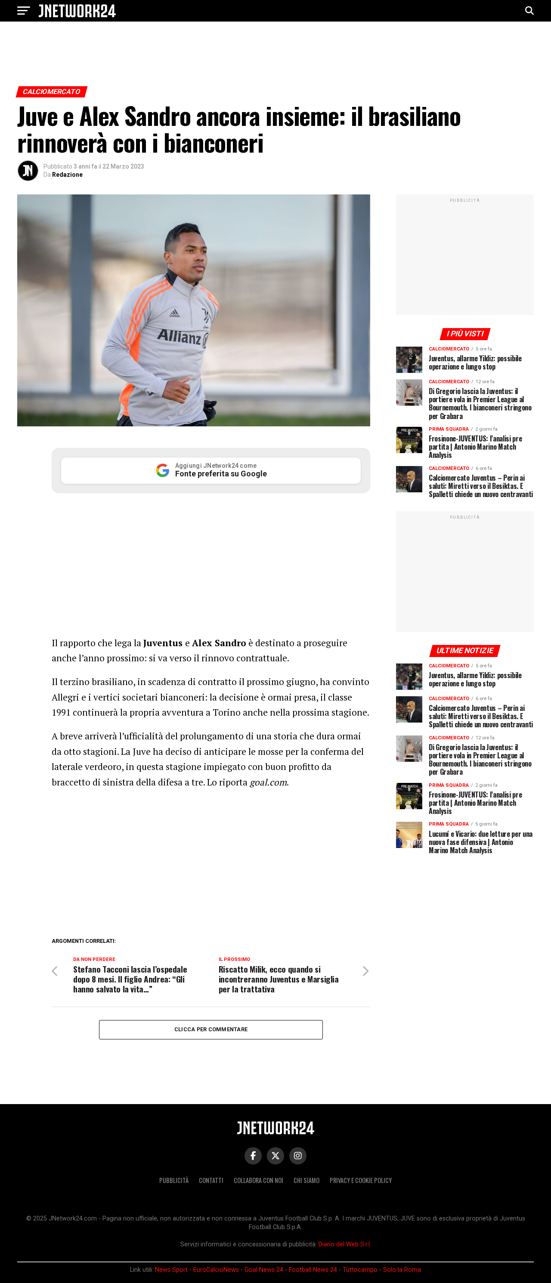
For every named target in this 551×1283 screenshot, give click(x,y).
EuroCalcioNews (216, 1270)
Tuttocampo (360, 1270)
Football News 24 (313, 1270)
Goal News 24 (264, 1270)
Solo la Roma (402, 1270)
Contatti (211, 1180)
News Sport (171, 1270)
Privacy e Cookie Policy (361, 1180)
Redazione (67, 174)
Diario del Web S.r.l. (345, 1244)
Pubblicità (174, 1180)
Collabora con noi (258, 1180)
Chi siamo (306, 1180)
